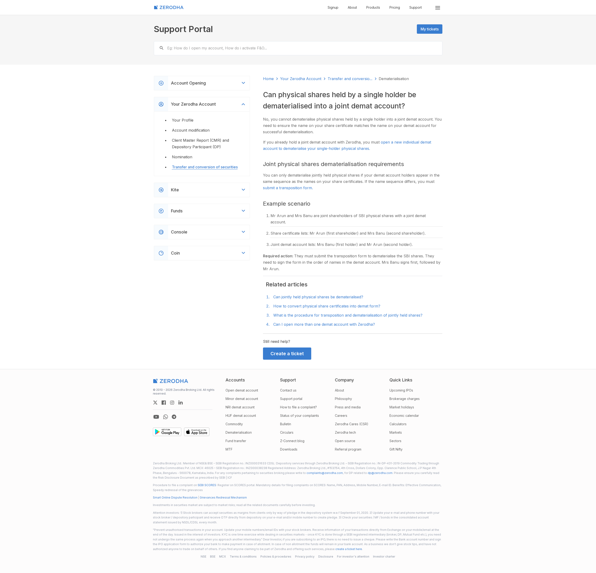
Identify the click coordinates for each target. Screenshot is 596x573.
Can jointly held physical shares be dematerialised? (318, 297)
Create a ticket (287, 353)
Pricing (394, 7)
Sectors (395, 441)
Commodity (234, 424)
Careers (341, 416)
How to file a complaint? (298, 407)
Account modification (191, 130)
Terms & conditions (243, 556)
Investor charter (384, 556)
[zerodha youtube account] (156, 417)
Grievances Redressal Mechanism (223, 497)
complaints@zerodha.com (325, 473)
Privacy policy (305, 556)
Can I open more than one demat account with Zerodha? (324, 324)
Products (373, 7)
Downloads (288, 449)
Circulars (286, 432)
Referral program (348, 449)
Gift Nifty (396, 449)
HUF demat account (241, 416)
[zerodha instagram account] (172, 402)
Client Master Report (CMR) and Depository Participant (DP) (200, 143)
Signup (333, 7)
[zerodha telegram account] (174, 416)
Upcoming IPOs (401, 390)
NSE (203, 556)
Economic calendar (404, 416)
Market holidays (401, 407)
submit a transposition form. (288, 187)
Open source (345, 441)
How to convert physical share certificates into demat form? (326, 306)
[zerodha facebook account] (163, 402)
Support (415, 7)
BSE (212, 556)
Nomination (182, 157)
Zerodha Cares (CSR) (351, 424)
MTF (229, 449)
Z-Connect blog (292, 441)
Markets (395, 432)
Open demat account (242, 390)
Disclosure (325, 556)
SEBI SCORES (207, 485)
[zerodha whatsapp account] (165, 416)
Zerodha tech (345, 432)
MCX (222, 556)
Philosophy (343, 399)
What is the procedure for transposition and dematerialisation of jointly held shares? (347, 315)
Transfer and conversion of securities (205, 167)
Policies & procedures (275, 556)
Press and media (348, 407)
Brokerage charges (404, 399)
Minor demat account (242, 399)
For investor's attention (353, 556)
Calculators (398, 424)
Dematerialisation (239, 432)
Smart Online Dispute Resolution (175, 497)
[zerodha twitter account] (155, 402)
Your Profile (182, 120)
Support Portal (183, 29)
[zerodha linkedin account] (180, 402)
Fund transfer (236, 441)
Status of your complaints (299, 416)
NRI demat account (240, 407)
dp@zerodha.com (380, 473)
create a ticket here (348, 549)
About (352, 7)
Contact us (288, 390)
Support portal (291, 399)
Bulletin (285, 424)
